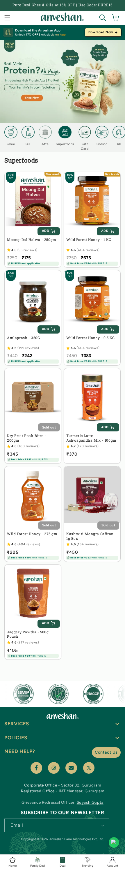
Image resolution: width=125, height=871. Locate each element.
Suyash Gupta (90, 802)
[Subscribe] (102, 825)
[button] (7, 17)
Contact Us (106, 752)
